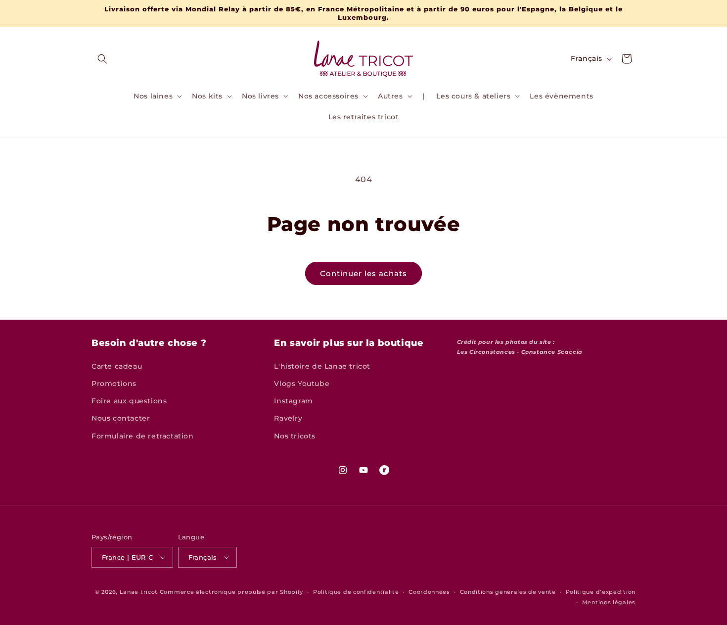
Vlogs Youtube (301, 383)
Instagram (293, 400)
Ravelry (288, 418)
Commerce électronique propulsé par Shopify (231, 591)
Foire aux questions (129, 400)
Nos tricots (295, 436)
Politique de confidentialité (356, 591)
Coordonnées (429, 591)
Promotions (113, 383)
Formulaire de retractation (142, 436)
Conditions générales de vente (508, 591)
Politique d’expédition (601, 591)
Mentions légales (609, 602)
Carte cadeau (116, 366)
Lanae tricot (139, 591)
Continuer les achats (363, 273)
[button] (102, 59)
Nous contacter (120, 418)
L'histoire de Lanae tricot (322, 366)
